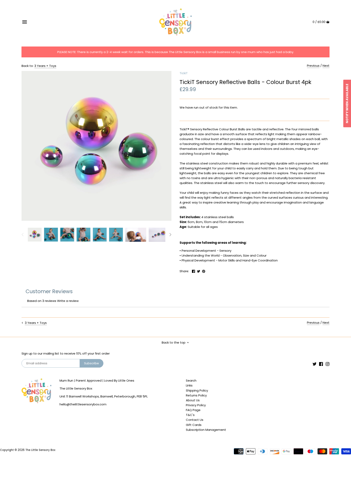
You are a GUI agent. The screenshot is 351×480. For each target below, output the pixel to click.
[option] (35, 234)
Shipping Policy (197, 390)
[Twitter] (314, 364)
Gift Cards (194, 425)
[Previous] (22, 234)
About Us (193, 400)
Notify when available (347, 103)
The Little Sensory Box (40, 450)
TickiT (184, 73)
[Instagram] (327, 364)
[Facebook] (321, 364)
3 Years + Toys (45, 66)
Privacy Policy (196, 405)
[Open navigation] (25, 22)
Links (189, 385)
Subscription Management (206, 430)
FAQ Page (193, 410)
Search (191, 380)
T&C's (190, 415)
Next (326, 65)
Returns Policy (196, 395)
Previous (313, 65)
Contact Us (194, 420)
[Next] (170, 234)
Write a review (68, 301)
